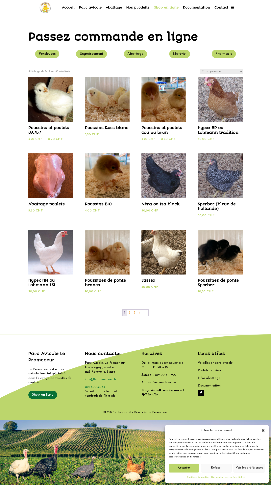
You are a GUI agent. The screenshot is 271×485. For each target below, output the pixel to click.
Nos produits (138, 7)
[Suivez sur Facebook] (201, 393)
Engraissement (91, 54)
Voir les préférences (249, 467)
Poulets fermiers (209, 370)
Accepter (184, 467)
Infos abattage (209, 378)
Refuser (216, 467)
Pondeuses (47, 54)
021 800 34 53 (95, 387)
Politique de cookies (198, 477)
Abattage (114, 7)
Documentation (196, 7)
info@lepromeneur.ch (100, 379)
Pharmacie (223, 54)
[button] (263, 430)
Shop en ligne (166, 7)
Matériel (179, 54)
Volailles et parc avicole (215, 362)
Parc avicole (90, 7)
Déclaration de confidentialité (228, 477)
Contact (221, 7)
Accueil (68, 7)
